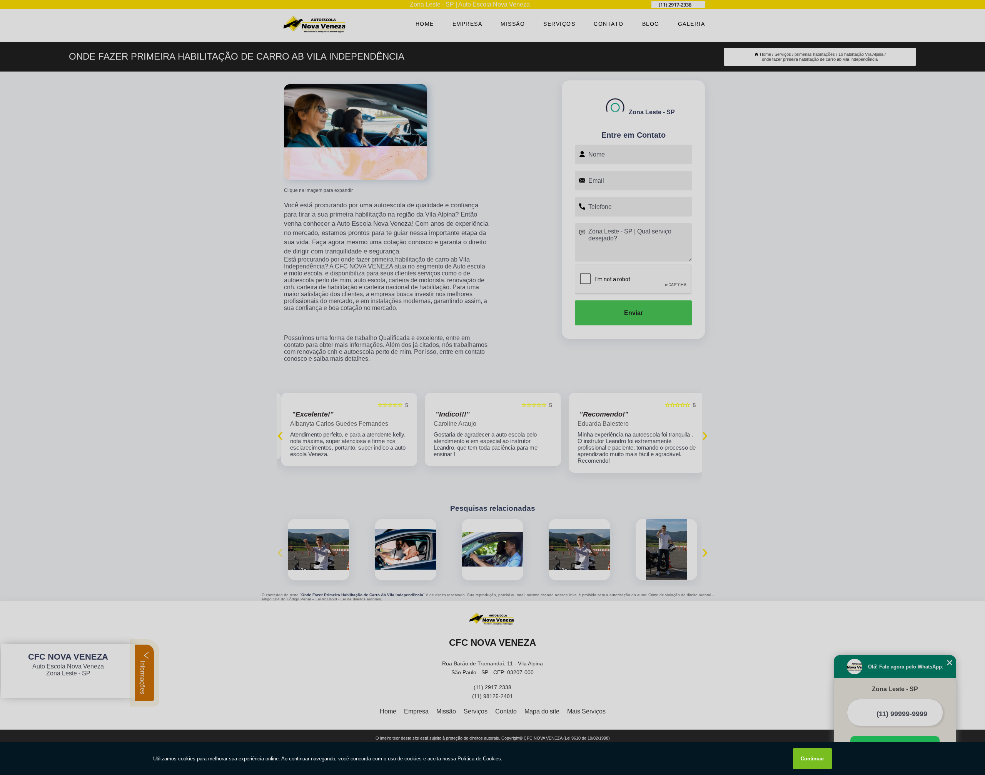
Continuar (812, 759)
